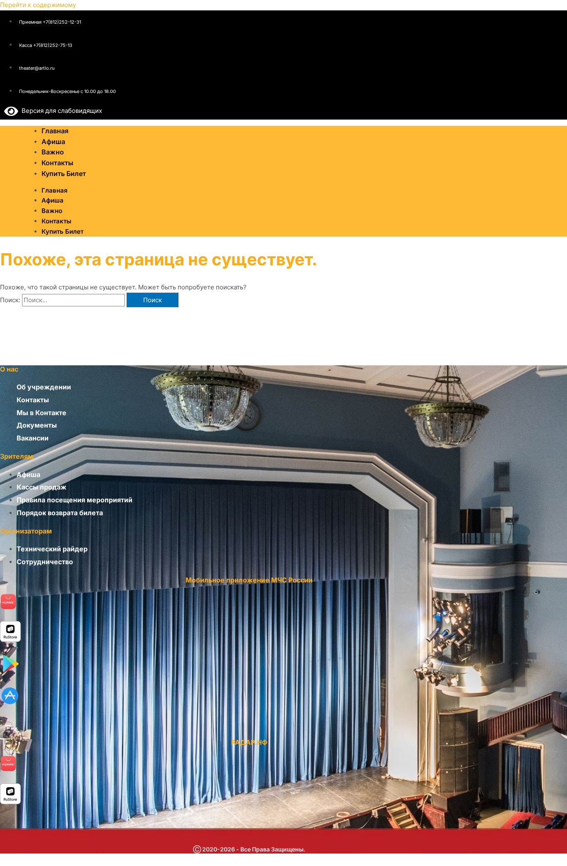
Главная (55, 190)
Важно (52, 211)
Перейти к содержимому (38, 5)
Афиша (53, 200)
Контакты (56, 221)
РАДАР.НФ (249, 742)
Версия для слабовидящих (60, 111)
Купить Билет (64, 173)
